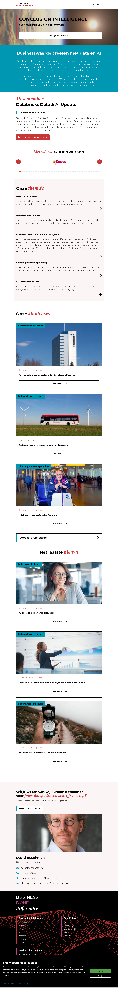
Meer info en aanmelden (33, 137)
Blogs (20, 932)
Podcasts (22, 936)
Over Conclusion (70, 929)
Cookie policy (23, 984)
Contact (21, 942)
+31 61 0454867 (28, 873)
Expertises (22, 922)
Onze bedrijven (70, 926)
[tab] (20, 171)
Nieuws (67, 932)
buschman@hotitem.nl (33, 868)
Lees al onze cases (33, 537)
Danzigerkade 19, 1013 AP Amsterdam (40, 878)
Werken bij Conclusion (27, 954)
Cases (20, 929)
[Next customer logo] (99, 161)
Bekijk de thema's (59, 36)
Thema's (21, 926)
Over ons (22, 939)
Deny (100, 976)
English (6, 958)
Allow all (100, 971)
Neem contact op (28, 808)
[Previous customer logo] (18, 161)
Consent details (8, 984)
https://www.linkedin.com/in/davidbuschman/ (44, 883)
